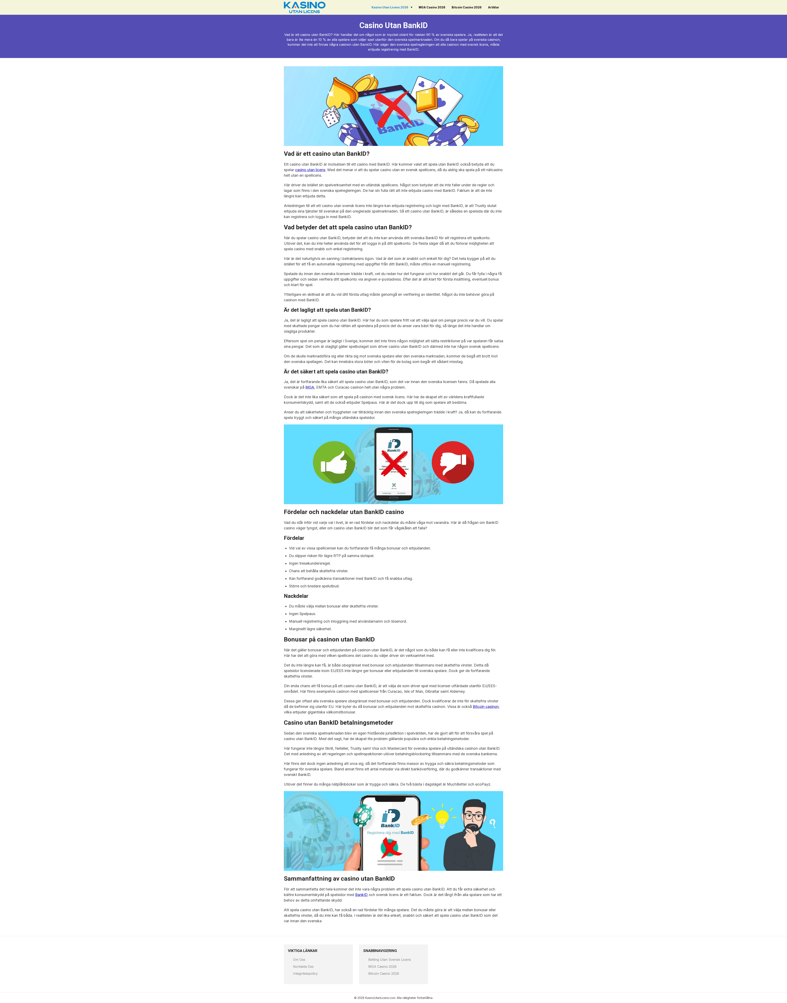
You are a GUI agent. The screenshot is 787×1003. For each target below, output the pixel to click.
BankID (361, 895)
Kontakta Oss (303, 966)
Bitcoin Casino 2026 (467, 7)
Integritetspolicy (305, 973)
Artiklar (493, 7)
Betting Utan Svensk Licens (389, 960)
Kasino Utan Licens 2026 (390, 7)
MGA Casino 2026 (432, 7)
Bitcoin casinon (486, 706)
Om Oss (299, 960)
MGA (309, 387)
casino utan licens (310, 170)
